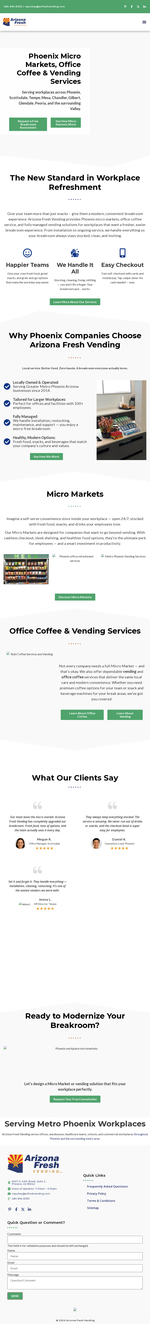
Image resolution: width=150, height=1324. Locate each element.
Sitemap (93, 1208)
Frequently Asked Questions (107, 1186)
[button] (144, 22)
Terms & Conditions (101, 1201)
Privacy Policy (96, 1194)
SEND (15, 1296)
